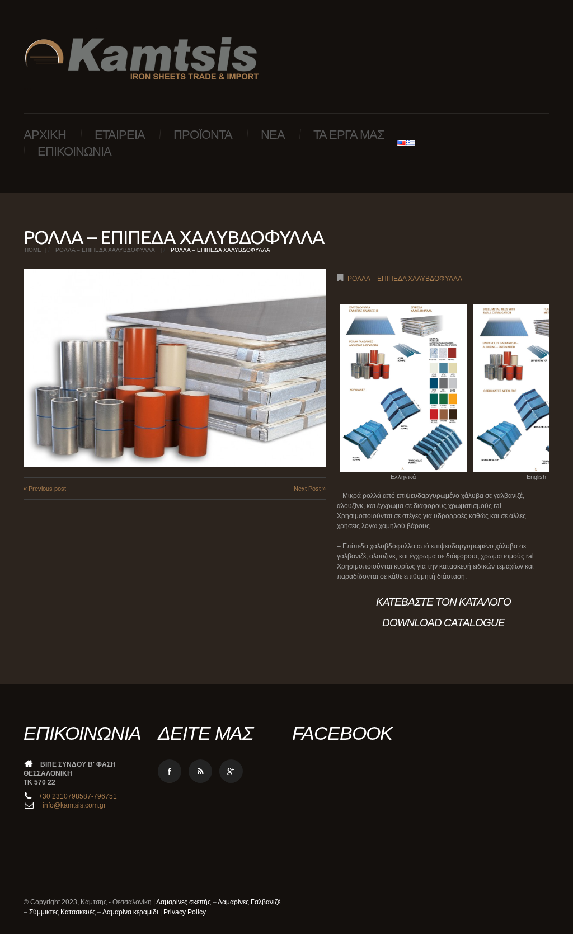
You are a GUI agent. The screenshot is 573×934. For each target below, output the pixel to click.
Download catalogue (443, 622)
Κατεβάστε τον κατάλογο (443, 602)
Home (33, 250)
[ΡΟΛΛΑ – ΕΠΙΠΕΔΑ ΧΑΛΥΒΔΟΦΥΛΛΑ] (175, 368)
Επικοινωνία (74, 151)
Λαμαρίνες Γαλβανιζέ (249, 902)
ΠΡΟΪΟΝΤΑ (202, 135)
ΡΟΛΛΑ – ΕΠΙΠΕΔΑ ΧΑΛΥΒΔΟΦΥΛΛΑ (105, 250)
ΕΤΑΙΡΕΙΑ (120, 135)
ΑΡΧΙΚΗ (45, 135)
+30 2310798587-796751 (78, 796)
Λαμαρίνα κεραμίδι (130, 912)
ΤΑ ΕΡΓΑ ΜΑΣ (348, 135)
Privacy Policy (184, 912)
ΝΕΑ (273, 135)
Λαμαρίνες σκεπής (183, 902)
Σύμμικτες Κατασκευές (62, 912)
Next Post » (310, 488)
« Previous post (45, 488)
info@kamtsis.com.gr (73, 805)
